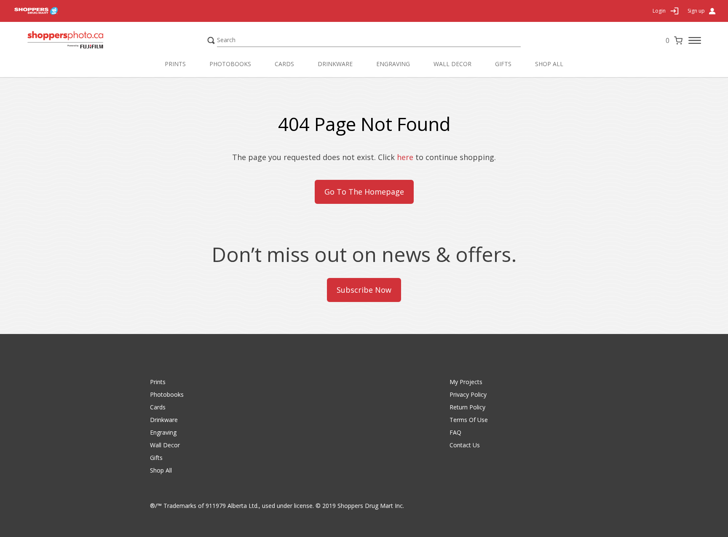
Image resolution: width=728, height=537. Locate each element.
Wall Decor (452, 64)
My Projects (466, 382)
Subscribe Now (364, 290)
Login (659, 10)
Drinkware (335, 64)
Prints (175, 64)
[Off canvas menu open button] (694, 40)
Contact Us (465, 445)
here (405, 157)
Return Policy (467, 407)
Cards (284, 64)
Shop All (549, 64)
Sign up (696, 11)
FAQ (455, 432)
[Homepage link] (81, 40)
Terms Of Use (469, 420)
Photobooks (230, 64)
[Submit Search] (211, 40)
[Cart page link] (678, 40)
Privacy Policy (468, 394)
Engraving (393, 64)
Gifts (503, 64)
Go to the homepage (364, 192)
